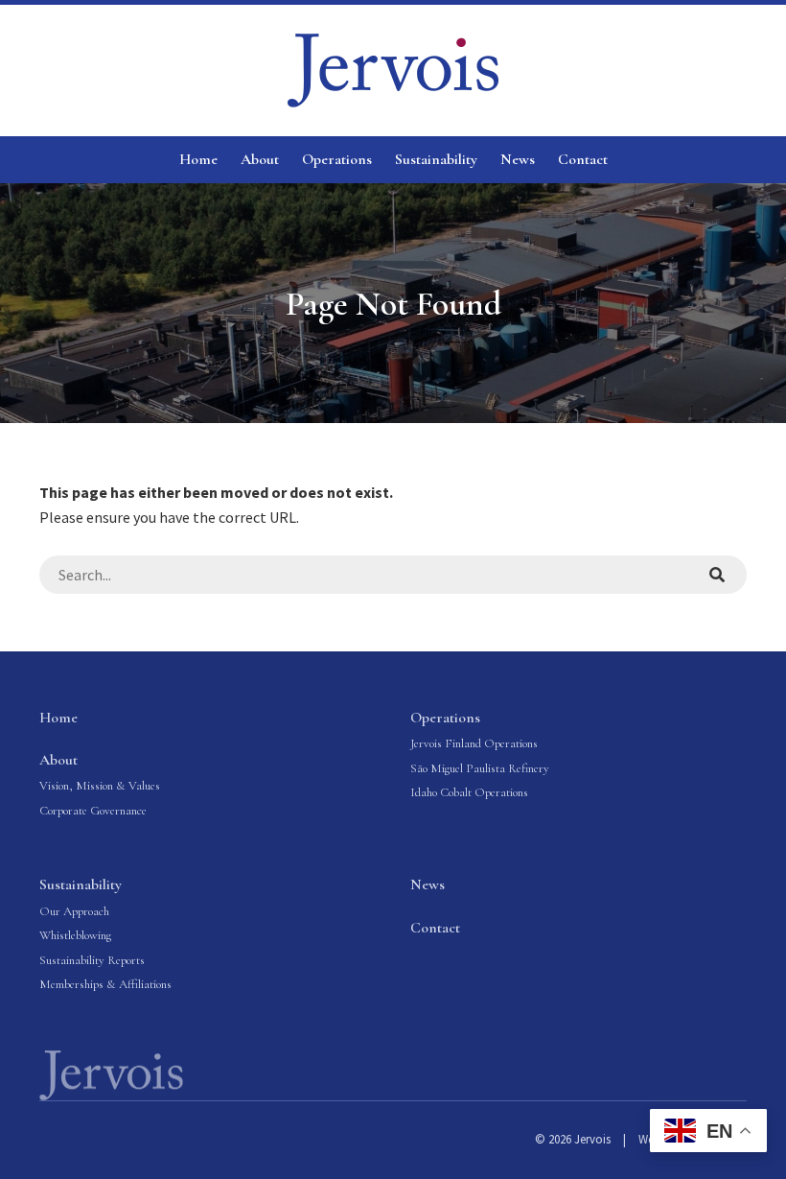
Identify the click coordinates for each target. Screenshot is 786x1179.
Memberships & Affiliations (105, 984)
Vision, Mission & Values (99, 785)
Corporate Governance (93, 810)
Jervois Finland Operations (474, 743)
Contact (583, 159)
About (260, 159)
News (517, 159)
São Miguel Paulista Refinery (479, 768)
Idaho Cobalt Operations (469, 792)
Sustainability (436, 159)
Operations (337, 159)
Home (198, 159)
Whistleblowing (75, 935)
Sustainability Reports (92, 960)
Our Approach (74, 911)
